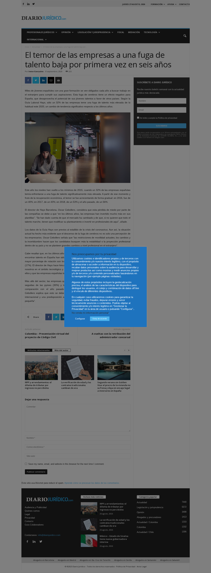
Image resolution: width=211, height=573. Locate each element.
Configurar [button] (80, 318)
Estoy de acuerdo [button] (100, 319)
